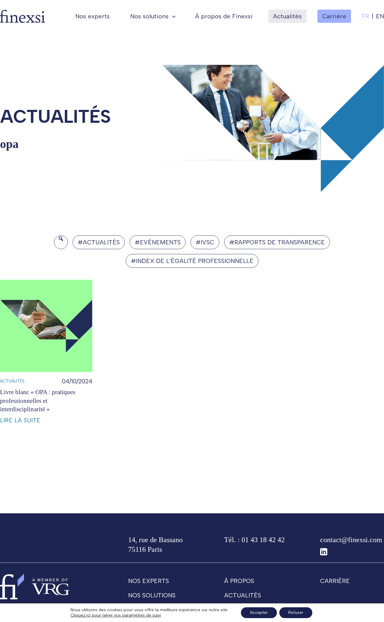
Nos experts (92, 16)
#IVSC (205, 242)
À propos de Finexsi (224, 16)
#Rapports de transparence (277, 242)
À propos (239, 580)
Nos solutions (149, 16)
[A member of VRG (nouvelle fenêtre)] (50, 586)
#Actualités (99, 242)
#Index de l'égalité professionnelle (192, 260)
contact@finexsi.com (351, 540)
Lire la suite (20, 420)
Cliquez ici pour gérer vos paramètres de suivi (115, 615)
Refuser (295, 612)
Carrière (335, 580)
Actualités (287, 16)
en (380, 16)
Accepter (259, 612)
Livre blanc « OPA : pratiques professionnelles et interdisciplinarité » (37, 400)
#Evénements (158, 242)
